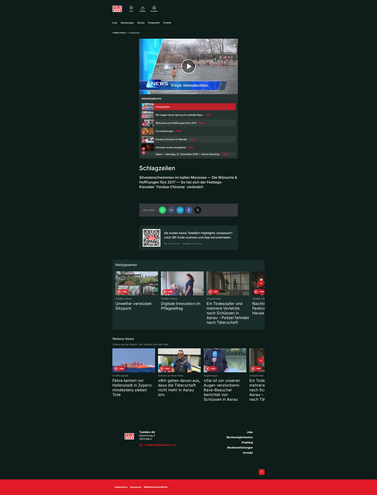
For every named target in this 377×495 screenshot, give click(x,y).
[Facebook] (188, 210)
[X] (197, 210)
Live (114, 22)
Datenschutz (121, 487)
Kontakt (248, 452)
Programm (154, 22)
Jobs (250, 432)
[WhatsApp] (162, 210)
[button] (171, 210)
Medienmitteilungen (240, 447)
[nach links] (116, 283)
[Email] (180, 210)
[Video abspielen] (188, 66)
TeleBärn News (119, 33)
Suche (140, 22)
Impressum (135, 487)
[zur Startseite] (117, 8)
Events (167, 22)
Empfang (247, 442)
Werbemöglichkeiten (239, 437)
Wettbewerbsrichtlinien (156, 487)
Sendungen (127, 22)
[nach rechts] (260, 283)
